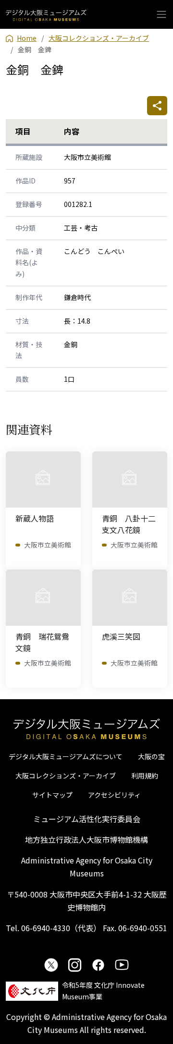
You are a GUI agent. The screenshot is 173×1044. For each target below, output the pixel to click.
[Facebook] (98, 965)
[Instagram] (75, 965)
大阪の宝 (151, 756)
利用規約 (144, 775)
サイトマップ (52, 795)
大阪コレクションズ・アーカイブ (65, 775)
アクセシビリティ (114, 795)
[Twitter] (51, 965)
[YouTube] (122, 965)
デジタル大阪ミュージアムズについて (66, 756)
